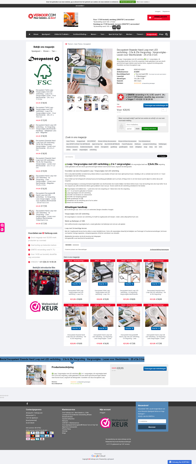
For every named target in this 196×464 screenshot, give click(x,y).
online (68, 150)
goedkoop (114, 147)
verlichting (93, 150)
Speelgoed (46, 34)
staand (75, 150)
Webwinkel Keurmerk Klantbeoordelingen (118, 441)
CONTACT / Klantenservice (70, 423)
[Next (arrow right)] (3, 397)
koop (145, 147)
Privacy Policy (66, 429)
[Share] (3, 395)
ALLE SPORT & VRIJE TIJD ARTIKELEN (78, 144)
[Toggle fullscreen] (5, 395)
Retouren (65, 421)
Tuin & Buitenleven (144, 141)
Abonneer (152, 427)
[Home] (29, 34)
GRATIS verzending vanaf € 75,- (43, 250)
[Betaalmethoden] (40, 436)
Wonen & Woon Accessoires (107, 141)
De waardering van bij (118, 439)
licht (160, 147)
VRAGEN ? (43, 262)
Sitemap (64, 431)
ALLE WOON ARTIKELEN (112, 144)
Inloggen (157, 11)
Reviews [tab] (68, 245)
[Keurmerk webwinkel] (44, 307)
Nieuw (36, 34)
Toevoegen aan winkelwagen (155, 105)
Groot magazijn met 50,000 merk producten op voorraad (42, 239)
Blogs (161, 34)
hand (131, 147)
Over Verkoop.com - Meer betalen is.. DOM (75, 412)
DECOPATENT (91, 141)
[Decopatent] (44, 70)
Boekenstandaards (86, 147)
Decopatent (87, 44)
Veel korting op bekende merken (43, 245)
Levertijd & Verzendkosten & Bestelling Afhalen (77, 415)
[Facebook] (27, 404)
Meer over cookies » (143, 2)
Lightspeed (110, 459)
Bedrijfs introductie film (44, 267)
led (156, 147)
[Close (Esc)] (1, 395)
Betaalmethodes (67, 417)
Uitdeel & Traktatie (61, 34)
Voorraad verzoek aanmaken (157, 74)
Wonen (93, 34)
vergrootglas (83, 150)
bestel (97, 147)
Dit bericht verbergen (128, 2)
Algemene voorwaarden (69, 427)
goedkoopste (123, 147)
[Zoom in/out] (7, 395)
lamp (150, 147)
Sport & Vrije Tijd (115, 34)
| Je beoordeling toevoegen (83, 382)
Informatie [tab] (69, 157)
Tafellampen (162, 144)
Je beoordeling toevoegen (148, 83)
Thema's (140, 34)
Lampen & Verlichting (149, 144)
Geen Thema (78, 44)
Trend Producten (127, 144)
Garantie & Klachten (68, 419)
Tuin (102, 34)
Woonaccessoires (72, 147)
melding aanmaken (149, 128)
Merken (129, 34)
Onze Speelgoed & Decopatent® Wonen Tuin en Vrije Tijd (80, 425)
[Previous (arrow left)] (1, 397)
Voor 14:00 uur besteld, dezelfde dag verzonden (42, 255)
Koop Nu (75, 284)
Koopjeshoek (152, 34)
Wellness (138, 144)
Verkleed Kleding (79, 34)
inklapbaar (138, 147)
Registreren (166, 11)
